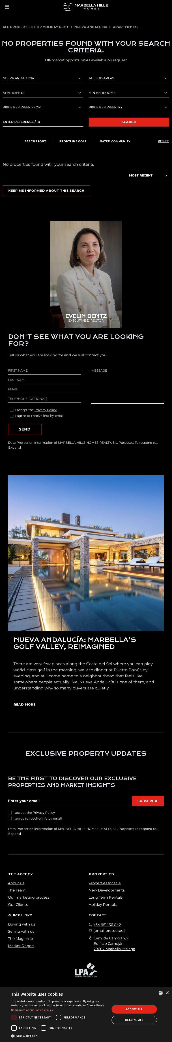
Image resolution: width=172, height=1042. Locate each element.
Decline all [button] (134, 1020)
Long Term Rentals (106, 897)
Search (129, 122)
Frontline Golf (72, 141)
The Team (17, 890)
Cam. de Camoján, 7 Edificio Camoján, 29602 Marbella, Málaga (114, 943)
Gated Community (115, 141)
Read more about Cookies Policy (32, 1010)
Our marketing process (28, 897)
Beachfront (35, 141)
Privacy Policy (45, 410)
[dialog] (86, 1014)
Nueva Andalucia (90, 27)
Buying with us (21, 924)
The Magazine (20, 939)
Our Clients (18, 904)
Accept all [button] (134, 1009)
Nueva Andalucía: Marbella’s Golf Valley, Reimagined (74, 643)
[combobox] (149, 175)
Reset (163, 141)
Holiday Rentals (103, 904)
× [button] (167, 993)
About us (16, 883)
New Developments (107, 890)
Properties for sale (105, 883)
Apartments (125, 27)
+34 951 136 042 (107, 925)
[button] (59, 1036)
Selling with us (21, 931)
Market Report (21, 946)
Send (24, 429)
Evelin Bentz (86, 316)
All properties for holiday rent (36, 27)
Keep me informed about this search (46, 191)
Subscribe (148, 801)
